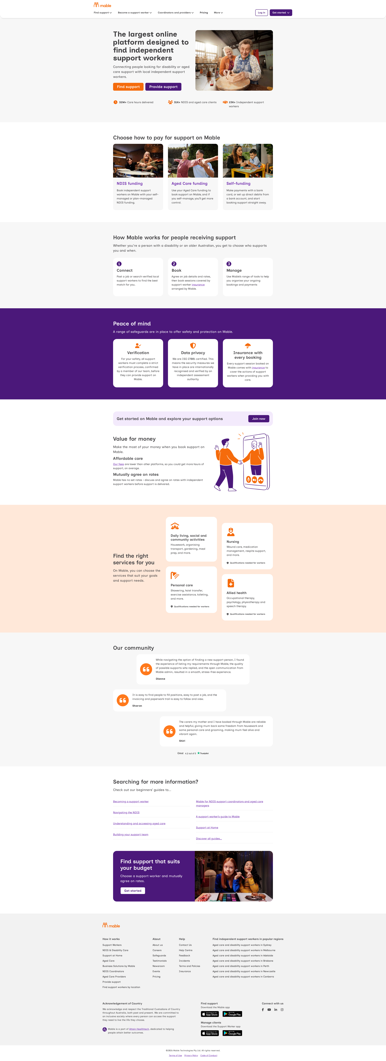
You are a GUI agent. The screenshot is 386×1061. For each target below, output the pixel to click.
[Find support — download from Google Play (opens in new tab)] (232, 1014)
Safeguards (159, 955)
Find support (101, 12)
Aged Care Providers (114, 976)
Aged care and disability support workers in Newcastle (244, 971)
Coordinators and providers (174, 12)
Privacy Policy (191, 1055)
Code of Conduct (208, 1055)
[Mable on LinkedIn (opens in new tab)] (275, 1009)
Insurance (185, 971)
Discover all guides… (209, 838)
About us (158, 945)
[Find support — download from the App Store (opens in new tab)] (210, 1014)
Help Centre (185, 950)
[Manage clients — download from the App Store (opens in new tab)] (210, 1033)
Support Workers (112, 945)
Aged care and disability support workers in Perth (241, 966)
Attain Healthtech (139, 1029)
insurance (198, 284)
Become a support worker (133, 12)
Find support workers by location (121, 987)
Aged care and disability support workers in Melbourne (244, 950)
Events (156, 971)
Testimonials (160, 960)
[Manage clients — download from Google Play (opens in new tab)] (232, 1033)
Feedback (184, 955)
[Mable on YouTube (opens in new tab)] (269, 1009)
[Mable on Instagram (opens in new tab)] (282, 1009)
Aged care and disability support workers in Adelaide (243, 955)
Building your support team (130, 834)
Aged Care (108, 960)
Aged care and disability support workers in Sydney (242, 945)
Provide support (112, 981)
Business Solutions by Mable (119, 966)
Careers (157, 950)
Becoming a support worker (131, 801)
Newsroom (159, 966)
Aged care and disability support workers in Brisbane (243, 960)
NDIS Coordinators (113, 971)
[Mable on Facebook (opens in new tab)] (263, 1009)
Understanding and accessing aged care (139, 823)
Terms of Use (175, 1055)
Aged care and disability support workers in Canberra (243, 976)
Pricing (204, 12)
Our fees (118, 464)
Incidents (184, 960)
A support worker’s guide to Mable (218, 816)
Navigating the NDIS (126, 812)
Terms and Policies (189, 966)
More (217, 12)
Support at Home (207, 827)
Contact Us (185, 945)
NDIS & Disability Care (115, 950)
